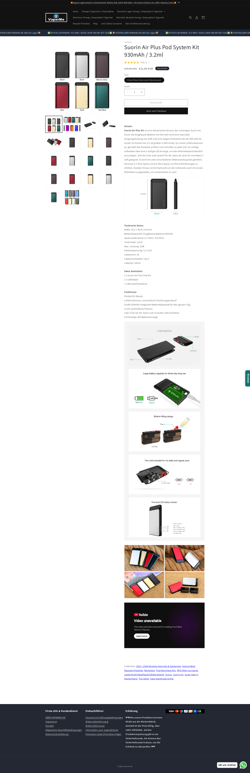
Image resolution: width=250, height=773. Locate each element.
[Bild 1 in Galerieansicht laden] (53, 124)
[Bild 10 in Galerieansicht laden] (72, 160)
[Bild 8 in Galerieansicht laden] (108, 142)
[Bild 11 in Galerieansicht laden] (90, 160)
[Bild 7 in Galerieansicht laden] (90, 142)
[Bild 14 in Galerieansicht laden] (72, 179)
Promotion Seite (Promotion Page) (103, 734)
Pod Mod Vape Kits (166, 670)
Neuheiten (149, 670)
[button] (141, 11)
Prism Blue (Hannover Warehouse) (145, 81)
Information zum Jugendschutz (102, 730)
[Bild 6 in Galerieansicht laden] (72, 142)
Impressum (51, 721)
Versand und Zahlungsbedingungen (104, 717)
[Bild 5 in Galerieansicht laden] (53, 142)
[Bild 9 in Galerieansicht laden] (53, 160)
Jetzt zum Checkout (156, 111)
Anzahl (127, 86)
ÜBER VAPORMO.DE (55, 717)
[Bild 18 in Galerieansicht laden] (72, 197)
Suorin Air (178, 674)
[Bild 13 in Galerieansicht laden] (53, 179)
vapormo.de (128, 766)
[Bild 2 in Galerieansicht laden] (72, 124)
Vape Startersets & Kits (162, 678)
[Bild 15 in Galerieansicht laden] (90, 179)
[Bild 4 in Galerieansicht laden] (108, 124)
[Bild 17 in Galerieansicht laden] (53, 197)
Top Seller (144, 678)
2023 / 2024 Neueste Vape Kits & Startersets (158, 666)
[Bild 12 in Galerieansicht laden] (108, 160)
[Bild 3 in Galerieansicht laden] (90, 124)
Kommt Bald (188, 666)
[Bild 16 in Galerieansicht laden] (108, 179)
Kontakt (49, 725)
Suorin (168, 674)
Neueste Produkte (133, 670)
